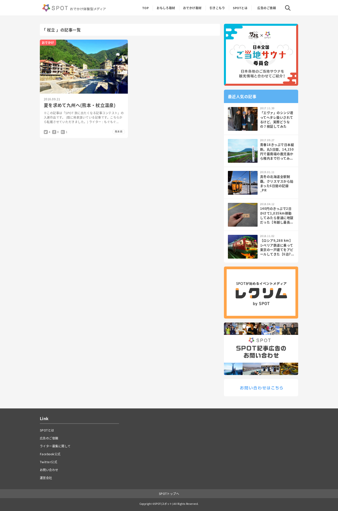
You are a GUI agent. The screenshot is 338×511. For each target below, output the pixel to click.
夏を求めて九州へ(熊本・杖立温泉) (80, 105)
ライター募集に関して (55, 446)
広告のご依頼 (266, 8)
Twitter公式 (48, 462)
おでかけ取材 (192, 8)
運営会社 (46, 478)
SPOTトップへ (169, 493)
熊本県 (118, 131)
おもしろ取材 (166, 8)
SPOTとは (240, 8)
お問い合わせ (49, 470)
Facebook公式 (50, 454)
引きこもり (217, 8)
